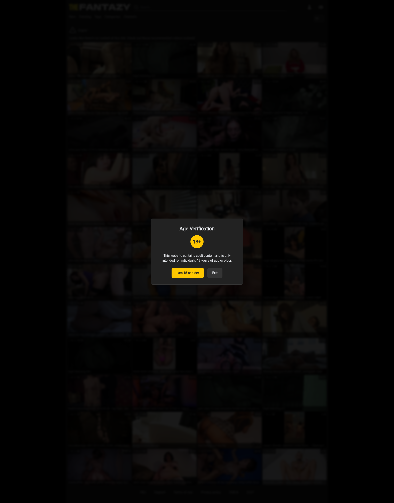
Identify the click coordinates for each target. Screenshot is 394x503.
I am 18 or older (187, 273)
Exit (215, 273)
